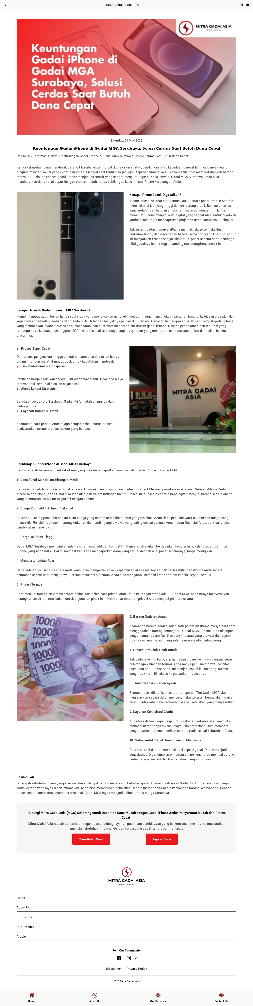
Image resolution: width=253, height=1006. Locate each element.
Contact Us (24, 917)
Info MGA (23, 156)
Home (21, 898)
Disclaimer (113, 969)
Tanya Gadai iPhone (91, 839)
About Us (23, 907)
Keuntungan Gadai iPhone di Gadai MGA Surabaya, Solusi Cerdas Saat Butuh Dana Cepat (124, 156)
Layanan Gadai (162, 839)
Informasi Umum (45, 156)
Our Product (25, 927)
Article (21, 936)
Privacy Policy (137, 969)
